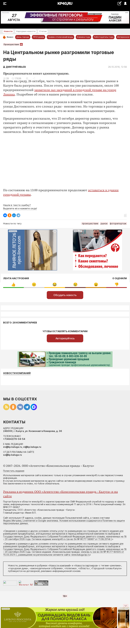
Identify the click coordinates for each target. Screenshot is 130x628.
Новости (8, 31)
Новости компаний (17, 373)
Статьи (42, 31)
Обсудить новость (65, 295)
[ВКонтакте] (5, 215)
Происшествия (11, 44)
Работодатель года (103, 37)
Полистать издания (13, 470)
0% (13, 284)
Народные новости (25, 31)
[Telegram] (18, 215)
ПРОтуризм (38, 37)
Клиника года (83, 37)
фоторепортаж (118, 223)
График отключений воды (60, 37)
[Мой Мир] (14, 215)
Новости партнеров (86, 565)
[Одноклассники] (9, 215)
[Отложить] (27, 78)
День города (22, 37)
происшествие (90, 223)
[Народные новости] (119, 3)
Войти (125, 3)
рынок (104, 223)
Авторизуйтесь (65, 338)
